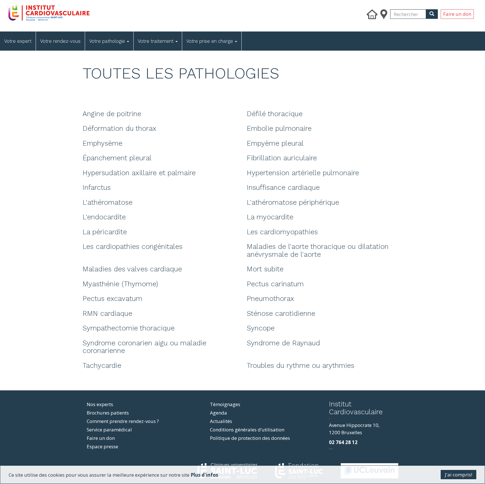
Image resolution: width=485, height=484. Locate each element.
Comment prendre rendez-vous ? (123, 421)
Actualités (221, 421)
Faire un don (457, 14)
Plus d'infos (204, 475)
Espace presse (102, 446)
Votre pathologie (107, 41)
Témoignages (225, 404)
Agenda (218, 412)
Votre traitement (156, 41)
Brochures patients (108, 412)
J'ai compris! (458, 474)
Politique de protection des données (250, 438)
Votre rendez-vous (60, 41)
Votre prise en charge (210, 41)
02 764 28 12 (343, 442)
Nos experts (100, 404)
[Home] (82, 12)
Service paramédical (109, 429)
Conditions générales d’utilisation (247, 429)
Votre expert (17, 41)
